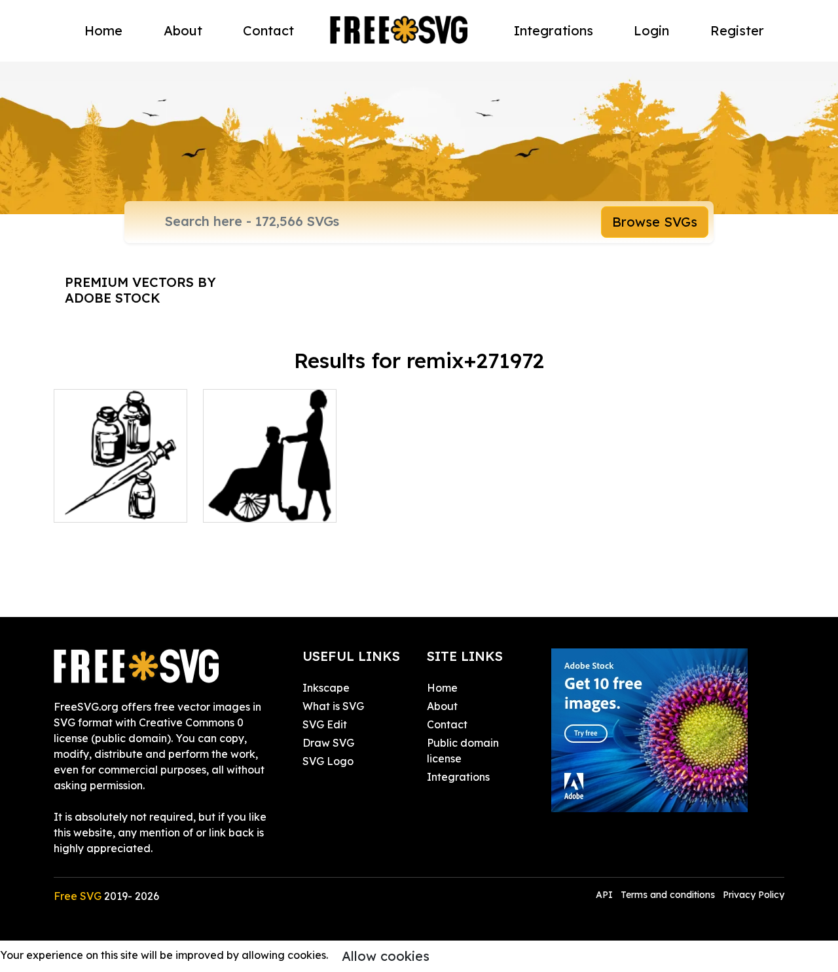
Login (651, 30)
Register (737, 30)
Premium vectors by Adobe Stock (140, 290)
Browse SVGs (654, 222)
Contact (268, 30)
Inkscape (326, 687)
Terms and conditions (668, 895)
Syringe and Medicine (120, 496)
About (183, 30)
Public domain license (463, 750)
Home (103, 30)
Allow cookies (385, 956)
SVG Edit (324, 724)
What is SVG (333, 706)
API (605, 895)
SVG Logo (328, 761)
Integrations (553, 30)
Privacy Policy (753, 895)
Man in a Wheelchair (269, 504)
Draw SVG (328, 742)
